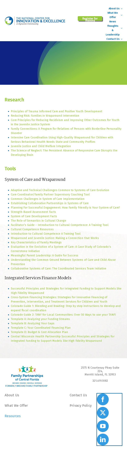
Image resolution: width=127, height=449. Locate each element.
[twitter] (103, 413)
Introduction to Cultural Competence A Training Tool (46, 233)
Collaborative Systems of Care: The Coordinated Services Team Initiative (58, 268)
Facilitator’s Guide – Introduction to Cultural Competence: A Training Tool (59, 225)
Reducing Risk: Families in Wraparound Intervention (45, 115)
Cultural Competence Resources (32, 229)
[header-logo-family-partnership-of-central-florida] (26, 367)
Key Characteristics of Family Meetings (36, 242)
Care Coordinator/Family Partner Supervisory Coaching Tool (50, 194)
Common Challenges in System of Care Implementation (48, 199)
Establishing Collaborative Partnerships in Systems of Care (50, 203)
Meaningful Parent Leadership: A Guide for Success (44, 255)
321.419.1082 (100, 380)
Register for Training (90, 19)
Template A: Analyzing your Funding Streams (40, 319)
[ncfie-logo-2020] (36, 17)
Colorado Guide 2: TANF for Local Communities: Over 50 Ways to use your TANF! (63, 314)
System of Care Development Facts (34, 216)
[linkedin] (103, 439)
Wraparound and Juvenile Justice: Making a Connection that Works (55, 238)
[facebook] (103, 399)
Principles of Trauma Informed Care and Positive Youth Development (56, 111)
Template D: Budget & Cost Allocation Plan (39, 332)
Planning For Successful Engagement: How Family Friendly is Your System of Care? (65, 207)
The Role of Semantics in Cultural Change (38, 220)
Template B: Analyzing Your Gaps (32, 323)
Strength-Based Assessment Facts (33, 212)
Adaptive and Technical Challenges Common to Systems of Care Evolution (60, 190)
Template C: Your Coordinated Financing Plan (41, 327)
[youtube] (103, 426)
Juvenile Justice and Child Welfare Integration (41, 146)
